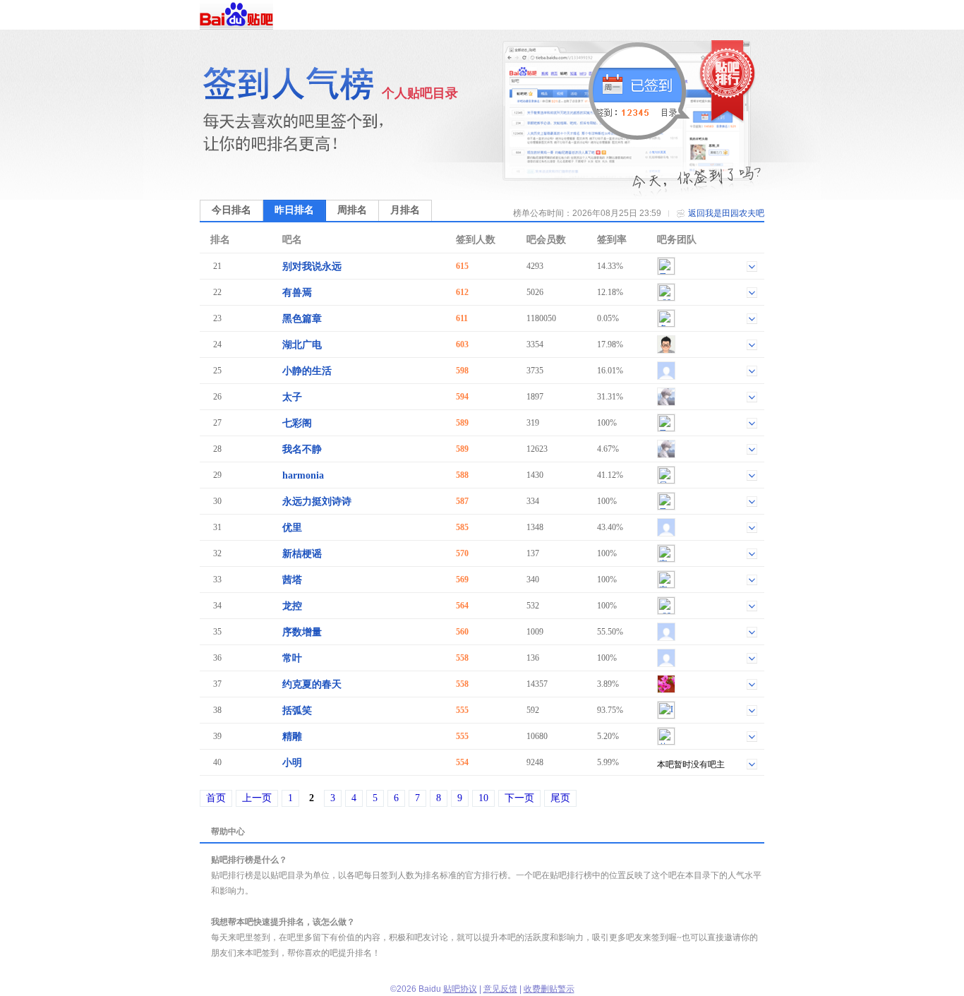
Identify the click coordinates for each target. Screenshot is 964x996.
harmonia (303, 475)
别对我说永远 (312, 266)
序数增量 (302, 632)
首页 (216, 798)
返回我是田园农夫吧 (726, 213)
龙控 (292, 606)
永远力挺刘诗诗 (316, 501)
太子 (292, 397)
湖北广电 (302, 345)
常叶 (292, 658)
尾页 (560, 798)
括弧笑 (297, 710)
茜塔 (292, 580)
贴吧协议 (460, 989)
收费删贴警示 (549, 989)
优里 (292, 527)
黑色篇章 (302, 318)
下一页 (519, 798)
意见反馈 (500, 989)
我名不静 (302, 449)
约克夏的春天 (312, 684)
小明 (292, 762)
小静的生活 (307, 371)
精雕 (292, 736)
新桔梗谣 (302, 553)
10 (483, 798)
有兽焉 (297, 292)
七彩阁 (297, 423)
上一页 (257, 798)
